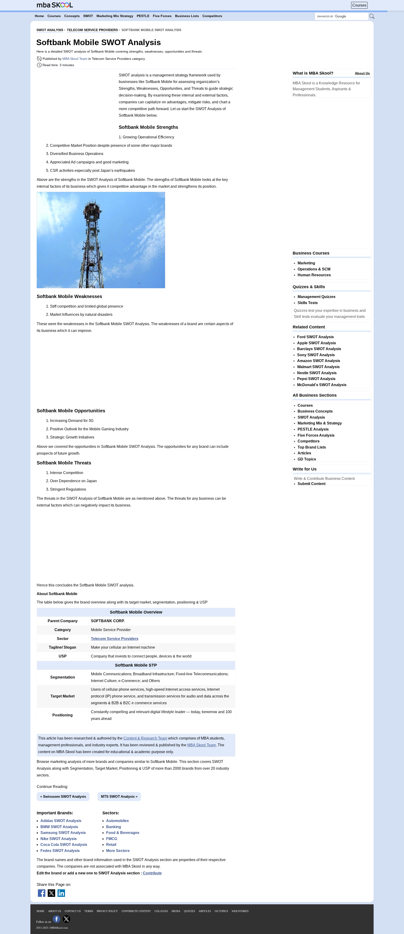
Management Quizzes (316, 297)
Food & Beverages (122, 833)
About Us (362, 73)
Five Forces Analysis (316, 435)
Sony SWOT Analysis (316, 355)
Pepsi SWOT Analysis (316, 379)
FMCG (111, 839)
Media (176, 911)
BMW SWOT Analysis (59, 827)
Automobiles (117, 821)
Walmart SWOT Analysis (318, 367)
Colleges (161, 911)
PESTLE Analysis (313, 429)
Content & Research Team (145, 738)
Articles (304, 453)
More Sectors (118, 851)
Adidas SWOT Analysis (60, 821)
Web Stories (240, 911)
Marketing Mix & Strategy (320, 423)
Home (40, 911)
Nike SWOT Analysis (58, 839)
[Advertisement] (76, 105)
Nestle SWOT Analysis (317, 373)
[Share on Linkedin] (61, 896)
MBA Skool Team (74, 59)
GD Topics (307, 459)
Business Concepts (315, 411)
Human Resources (314, 275)
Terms (88, 911)
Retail (111, 845)
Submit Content (311, 484)
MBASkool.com (59, 927)
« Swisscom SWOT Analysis (63, 796)
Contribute (152, 873)
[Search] (372, 16)
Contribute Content (136, 911)
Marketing (306, 263)
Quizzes (189, 911)
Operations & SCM (314, 269)
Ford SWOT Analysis (315, 337)
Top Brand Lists (312, 447)
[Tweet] (51, 896)
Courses (359, 5)
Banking (113, 827)
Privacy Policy (107, 911)
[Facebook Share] (41, 896)
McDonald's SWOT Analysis (321, 385)
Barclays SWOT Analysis (319, 349)
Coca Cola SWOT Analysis (63, 845)
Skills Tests (308, 303)
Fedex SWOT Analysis (60, 851)
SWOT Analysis (311, 417)
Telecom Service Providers (114, 639)
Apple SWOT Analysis (316, 343)
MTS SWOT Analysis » (119, 796)
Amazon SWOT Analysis (318, 361)
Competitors (309, 441)
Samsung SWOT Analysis (63, 833)
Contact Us (73, 911)
